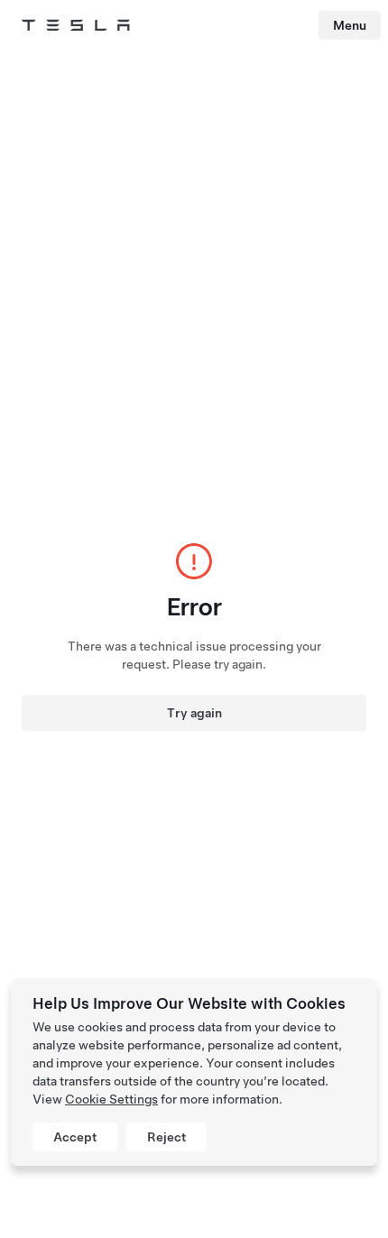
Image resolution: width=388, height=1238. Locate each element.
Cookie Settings (111, 1099)
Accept (75, 1137)
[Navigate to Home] (75, 25)
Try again (194, 713)
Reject (166, 1137)
